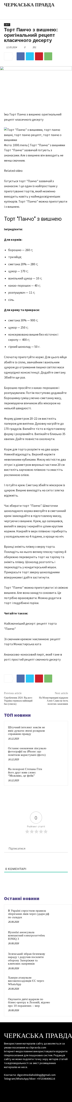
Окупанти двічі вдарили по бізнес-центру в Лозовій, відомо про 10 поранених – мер (29, 1002)
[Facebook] (21, 56)
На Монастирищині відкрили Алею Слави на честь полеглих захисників (53, 700)
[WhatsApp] (48, 56)
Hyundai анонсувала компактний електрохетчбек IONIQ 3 (26, 935)
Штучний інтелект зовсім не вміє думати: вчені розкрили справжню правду (26, 730)
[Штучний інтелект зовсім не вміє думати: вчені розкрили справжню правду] (56, 732)
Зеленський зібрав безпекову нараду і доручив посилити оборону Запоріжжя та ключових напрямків (26, 958)
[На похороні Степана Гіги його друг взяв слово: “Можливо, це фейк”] (56, 774)
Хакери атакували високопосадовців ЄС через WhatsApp (26, 981)
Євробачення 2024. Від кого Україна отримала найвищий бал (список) (18, 700)
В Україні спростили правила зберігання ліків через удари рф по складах (28, 914)
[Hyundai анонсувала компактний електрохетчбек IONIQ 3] (60, 937)
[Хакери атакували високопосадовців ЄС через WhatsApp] (60, 983)
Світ (7, 24)
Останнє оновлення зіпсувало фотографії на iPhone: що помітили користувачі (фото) (27, 751)
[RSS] (35, 1086)
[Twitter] (30, 56)
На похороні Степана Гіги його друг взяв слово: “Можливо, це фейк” (25, 772)
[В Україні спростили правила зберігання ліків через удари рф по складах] (60, 916)
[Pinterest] (39, 56)
